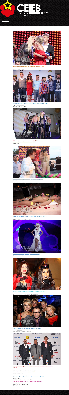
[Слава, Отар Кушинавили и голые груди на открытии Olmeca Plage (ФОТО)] (37, 214)
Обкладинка (20, 105)
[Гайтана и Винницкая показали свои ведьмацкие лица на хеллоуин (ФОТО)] (37, 289)
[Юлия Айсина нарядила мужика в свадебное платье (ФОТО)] (37, 252)
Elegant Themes (5, 391)
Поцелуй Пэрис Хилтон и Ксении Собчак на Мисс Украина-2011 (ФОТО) (29, 66)
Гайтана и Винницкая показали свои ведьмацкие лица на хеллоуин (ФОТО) (29, 291)
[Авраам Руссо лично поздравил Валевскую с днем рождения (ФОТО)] (37, 177)
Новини (18, 143)
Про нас (3, 20)
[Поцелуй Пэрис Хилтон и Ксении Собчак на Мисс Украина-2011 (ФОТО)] (37, 64)
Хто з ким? (20, 180)
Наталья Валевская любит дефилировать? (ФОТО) (24, 371)
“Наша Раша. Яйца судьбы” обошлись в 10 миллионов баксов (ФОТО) (28, 376)
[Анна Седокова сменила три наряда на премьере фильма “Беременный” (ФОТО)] (37, 101)
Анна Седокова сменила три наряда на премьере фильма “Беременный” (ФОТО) (30, 103)
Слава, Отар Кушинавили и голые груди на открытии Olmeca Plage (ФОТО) (29, 216)
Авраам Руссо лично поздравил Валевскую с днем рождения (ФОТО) (28, 179)
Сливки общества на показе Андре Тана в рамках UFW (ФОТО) (27, 328)
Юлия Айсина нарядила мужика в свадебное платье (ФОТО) (26, 254)
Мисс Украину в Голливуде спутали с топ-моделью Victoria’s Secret (27, 381)
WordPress (12, 391)
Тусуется (18, 180)
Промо (23, 105)
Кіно (17, 105)
